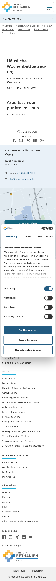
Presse (5, 516)
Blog (4, 506)
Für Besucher (9, 472)
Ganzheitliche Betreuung (14, 467)
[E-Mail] (21, 140)
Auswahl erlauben (28, 340)
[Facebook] (14, 140)
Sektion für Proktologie (13, 358)
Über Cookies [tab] (45, 236)
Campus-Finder (10, 462)
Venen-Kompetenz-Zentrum (16, 436)
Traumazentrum (10, 426)
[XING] (28, 140)
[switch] (48, 298)
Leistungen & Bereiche (29, 25)
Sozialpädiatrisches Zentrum (16, 421)
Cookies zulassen (28, 330)
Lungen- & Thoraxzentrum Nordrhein (21, 402)
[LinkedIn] (35, 140)
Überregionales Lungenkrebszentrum (21, 431)
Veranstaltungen (10, 511)
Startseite (10, 25)
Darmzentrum (9, 383)
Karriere (6, 497)
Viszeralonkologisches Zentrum (17, 440)
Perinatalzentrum (11, 416)
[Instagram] (11, 536)
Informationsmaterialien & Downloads (21, 521)
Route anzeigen (28, 223)
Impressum (38, 570)
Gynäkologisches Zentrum (15, 397)
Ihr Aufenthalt (9, 476)
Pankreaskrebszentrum (13, 412)
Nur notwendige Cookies (28, 350)
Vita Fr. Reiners (11, 18)
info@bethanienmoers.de (21, 178)
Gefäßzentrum (9, 392)
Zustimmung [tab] (10, 236)
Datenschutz (18, 570)
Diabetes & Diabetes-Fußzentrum (19, 388)
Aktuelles (6, 502)
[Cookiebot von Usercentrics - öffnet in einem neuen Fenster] (40, 228)
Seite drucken (29, 131)
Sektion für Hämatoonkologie (16, 362)
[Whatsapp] (42, 140)
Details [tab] (27, 236)
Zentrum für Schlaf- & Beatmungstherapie (23, 445)
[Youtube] (30, 536)
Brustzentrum (9, 378)
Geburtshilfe (24, 29)
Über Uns (7, 492)
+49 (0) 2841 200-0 (26, 172)
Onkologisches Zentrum (14, 407)
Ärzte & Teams (41, 29)
